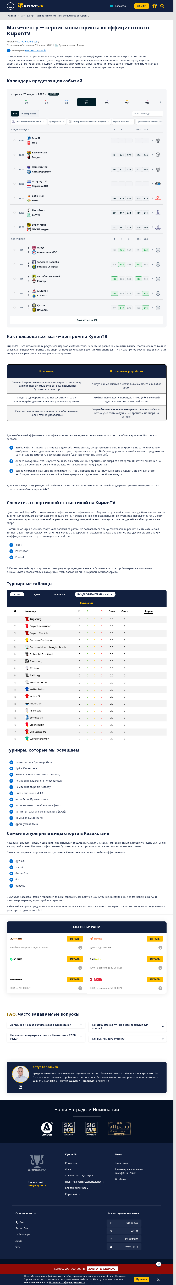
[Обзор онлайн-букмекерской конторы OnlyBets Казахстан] (80, 947)
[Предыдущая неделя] (13, 102)
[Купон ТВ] (32, 6)
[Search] (162, 6)
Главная (11, 15)
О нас (68, 1169)
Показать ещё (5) (86, 319)
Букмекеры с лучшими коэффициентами (129, 1171)
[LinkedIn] (20, 1087)
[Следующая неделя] (160, 102)
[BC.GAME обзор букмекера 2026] (80, 968)
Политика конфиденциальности (84, 1181)
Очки (124, 611)
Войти (141, 6)
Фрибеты (120, 1179)
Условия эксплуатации (79, 1175)
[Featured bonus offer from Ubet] (154, 6)
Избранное (30, 113)
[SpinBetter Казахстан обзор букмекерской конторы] (160, 968)
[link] (158, 140)
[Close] (158, 1264)
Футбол (19, 1222)
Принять (141, 1279)
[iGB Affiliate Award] (47, 1128)
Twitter (133, 1231)
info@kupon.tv (37, 1185)
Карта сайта (72, 1194)
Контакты (71, 1163)
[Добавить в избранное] (14, 140)
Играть (75, 939)
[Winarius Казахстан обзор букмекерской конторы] (160, 947)
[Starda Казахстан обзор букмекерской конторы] (160, 988)
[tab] (26, 102)
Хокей (19, 1240)
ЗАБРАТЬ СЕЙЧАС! (102, 1268)
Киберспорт (22, 1234)
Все (15, 113)
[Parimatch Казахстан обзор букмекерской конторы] (80, 988)
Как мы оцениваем (76, 1188)
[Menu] (10, 6)
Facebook (132, 1223)
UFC (17, 1247)
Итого (17, 594)
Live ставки (122, 1163)
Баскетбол (21, 1228)
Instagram (131, 1239)
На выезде (59, 594)
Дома (37, 594)
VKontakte (131, 1246)
